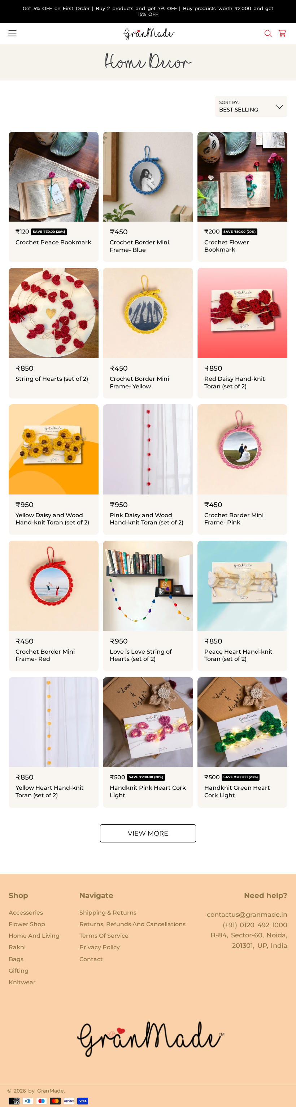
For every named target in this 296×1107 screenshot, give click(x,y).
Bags (16, 959)
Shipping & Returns (107, 912)
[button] (13, 34)
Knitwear (22, 982)
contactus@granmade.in (247, 915)
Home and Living (34, 935)
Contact (91, 959)
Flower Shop (27, 924)
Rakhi (17, 947)
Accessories (26, 912)
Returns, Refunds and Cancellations (132, 924)
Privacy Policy (99, 947)
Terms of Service (104, 935)
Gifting (19, 970)
